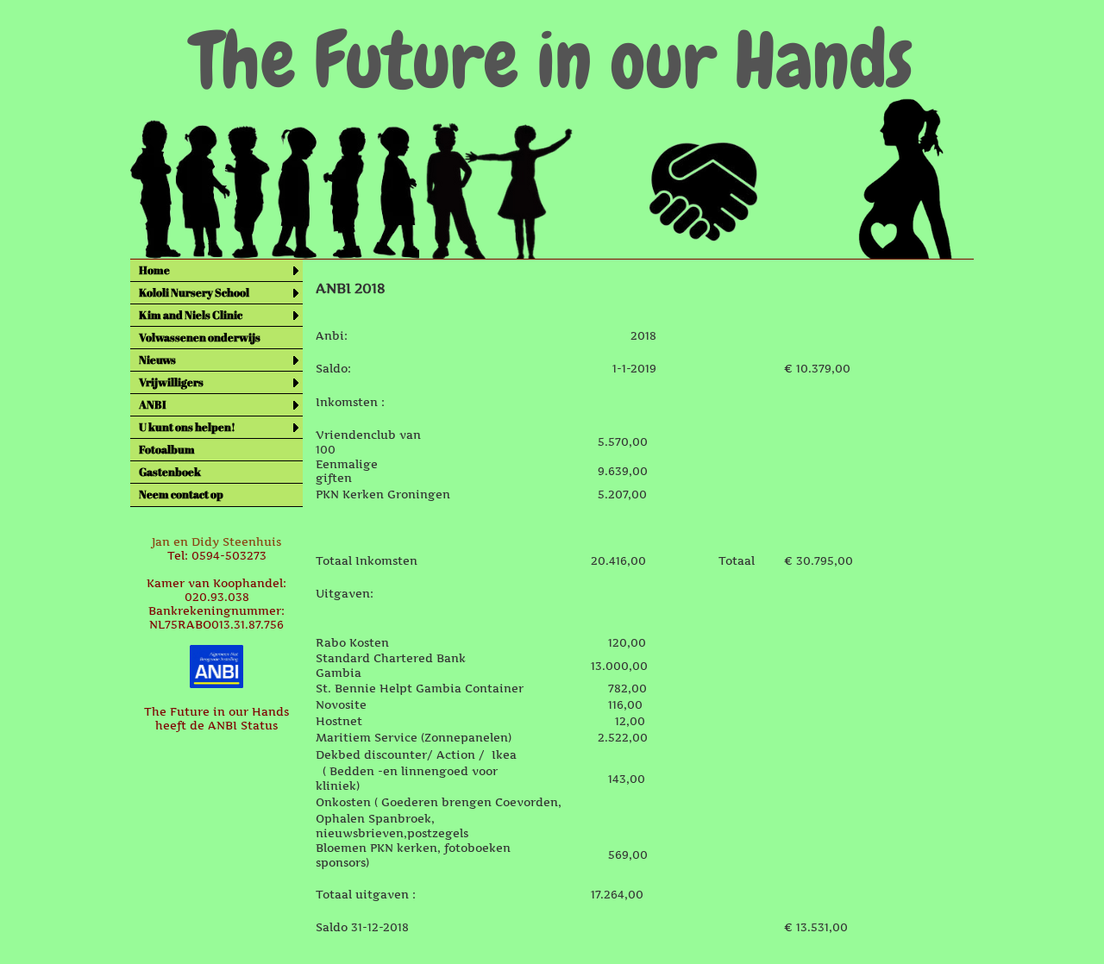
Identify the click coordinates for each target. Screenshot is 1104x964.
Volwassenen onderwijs (199, 337)
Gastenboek (170, 471)
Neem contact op (181, 494)
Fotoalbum (167, 449)
